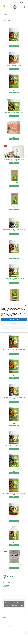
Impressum (21, 330)
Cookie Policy (6, 330)
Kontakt (4, 617)
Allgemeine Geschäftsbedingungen (9, 621)
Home (4, 14)
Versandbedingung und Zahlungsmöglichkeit (11, 628)
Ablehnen (14, 323)
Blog (4, 615)
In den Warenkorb (14, 45)
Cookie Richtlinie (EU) (7, 626)
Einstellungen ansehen (14, 327)
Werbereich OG (22, 633)
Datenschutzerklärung (14, 330)
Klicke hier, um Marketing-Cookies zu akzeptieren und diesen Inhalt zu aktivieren (14, 604)
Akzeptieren (14, 319)
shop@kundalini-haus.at (7, 586)
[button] (26, 305)
